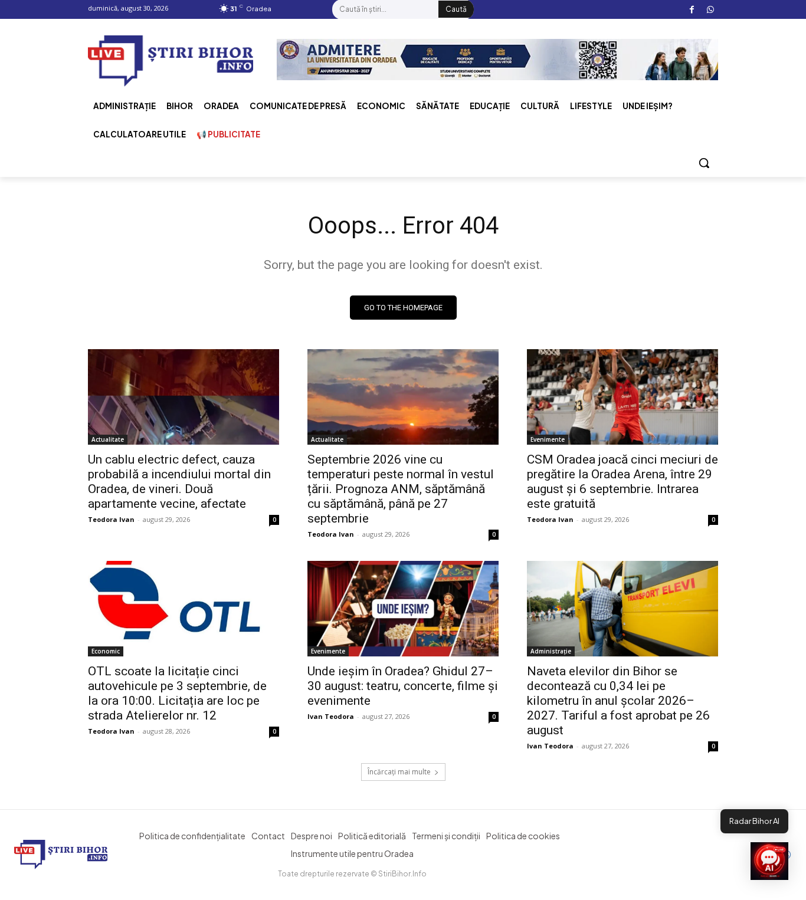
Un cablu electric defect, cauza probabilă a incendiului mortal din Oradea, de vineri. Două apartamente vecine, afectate (179, 481)
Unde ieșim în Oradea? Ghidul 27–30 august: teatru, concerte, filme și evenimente (402, 686)
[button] (704, 163)
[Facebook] (692, 10)
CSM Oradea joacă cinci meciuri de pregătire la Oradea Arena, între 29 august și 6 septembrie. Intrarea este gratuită (622, 481)
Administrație (550, 651)
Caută (456, 9)
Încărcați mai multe (399, 772)
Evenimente (547, 439)
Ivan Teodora (330, 716)
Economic (105, 651)
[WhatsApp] (710, 10)
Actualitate (107, 439)
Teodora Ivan (111, 519)
